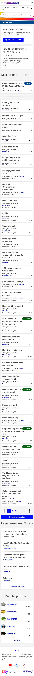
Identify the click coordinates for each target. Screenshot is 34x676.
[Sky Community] (12, 2)
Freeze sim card (9, 405)
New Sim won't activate (12, 350)
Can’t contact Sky (10, 418)
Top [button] (18, 650)
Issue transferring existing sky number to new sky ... (12, 255)
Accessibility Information (25, 656)
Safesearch (8, 578)
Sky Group (5, 659)
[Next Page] (29, 511)
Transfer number (9, 226)
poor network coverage (12, 281)
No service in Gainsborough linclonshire (8, 187)
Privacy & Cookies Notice (9, 656)
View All (17, 640)
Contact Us (29, 658)
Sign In (31, 3)
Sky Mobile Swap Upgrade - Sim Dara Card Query (11, 475)
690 (24, 511)
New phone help (9, 200)
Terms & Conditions (26, 654)
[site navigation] (2, 3)
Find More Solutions (17, 586)
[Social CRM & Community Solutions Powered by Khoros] (27, 671)
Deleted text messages (12, 116)
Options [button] (26, 75)
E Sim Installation (10, 147)
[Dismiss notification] (31, 8)
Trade (4, 460)
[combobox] (15, 15)
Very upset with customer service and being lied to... (12, 321)
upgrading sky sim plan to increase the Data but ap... (13, 431)
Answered (27, 318)
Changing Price (9, 136)
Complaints (5, 658)
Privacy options (6, 654)
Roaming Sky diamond (12, 306)
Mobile (5, 213)
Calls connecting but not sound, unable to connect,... (11, 493)
